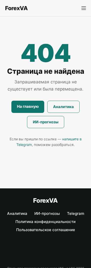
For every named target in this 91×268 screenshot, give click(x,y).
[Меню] (84, 8)
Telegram (75, 213)
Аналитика (63, 106)
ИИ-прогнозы (45, 122)
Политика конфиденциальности (45, 221)
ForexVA (16, 8)
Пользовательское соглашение (45, 229)
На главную (28, 106)
